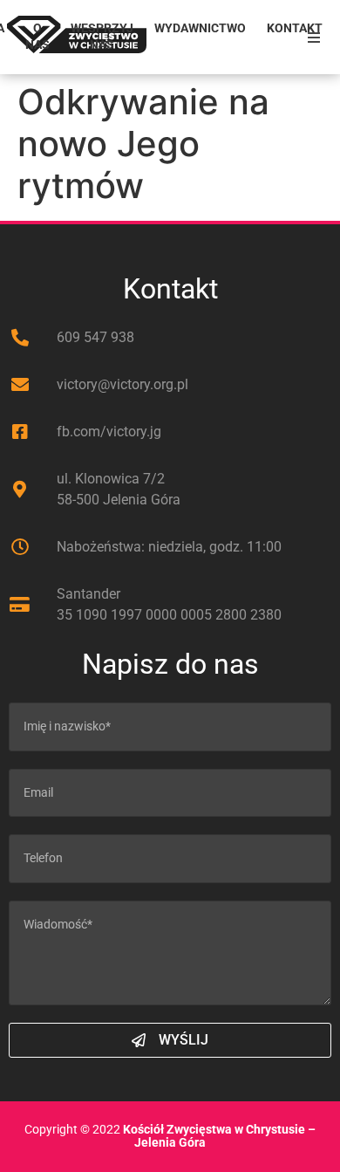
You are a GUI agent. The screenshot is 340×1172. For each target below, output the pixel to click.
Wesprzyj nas (102, 36)
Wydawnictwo (200, 28)
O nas (37, 36)
